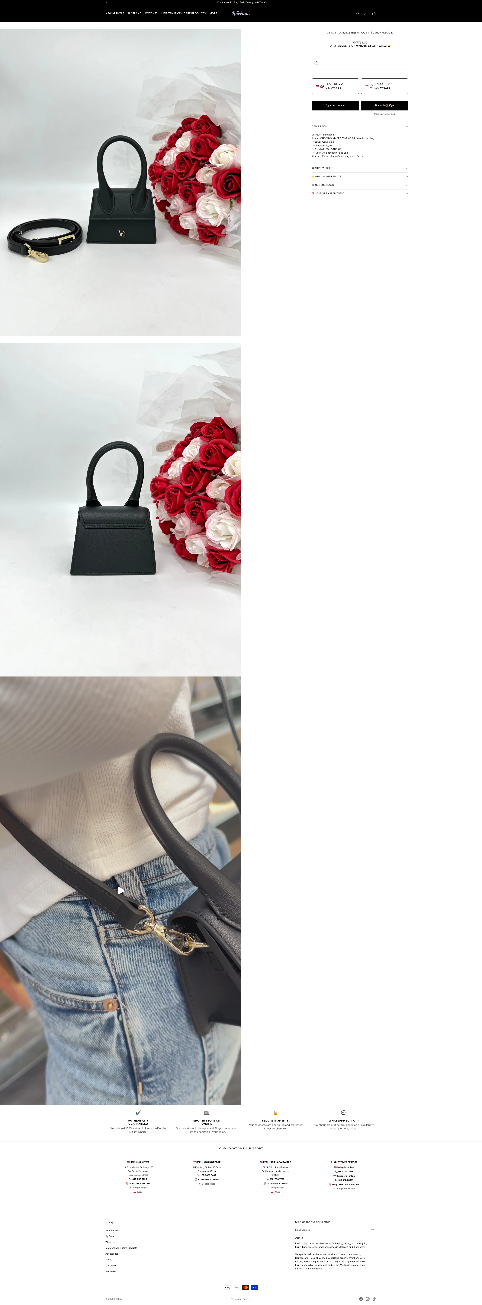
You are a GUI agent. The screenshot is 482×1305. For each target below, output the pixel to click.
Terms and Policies (241, 1299)
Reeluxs (118, 1298)
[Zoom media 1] (120, 182)
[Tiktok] (374, 1299)
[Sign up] (373, 1230)
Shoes (108, 1259)
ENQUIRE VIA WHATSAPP (329, 86)
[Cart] (374, 13)
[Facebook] (361, 1299)
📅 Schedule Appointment (328, 193)
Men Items (110, 1265)
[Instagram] (367, 1299)
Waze (140, 1192)
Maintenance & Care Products (121, 1247)
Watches (109, 1242)
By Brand (110, 1236)
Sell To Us (110, 1271)
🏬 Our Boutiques (323, 185)
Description (319, 126)
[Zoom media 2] (120, 509)
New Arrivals (112, 1230)
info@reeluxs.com (346, 1188)
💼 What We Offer (322, 168)
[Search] (358, 13)
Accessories (111, 1253)
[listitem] (213, 13)
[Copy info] (316, 62)
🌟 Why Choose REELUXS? (327, 176)
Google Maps (139, 1187)
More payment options (384, 114)
